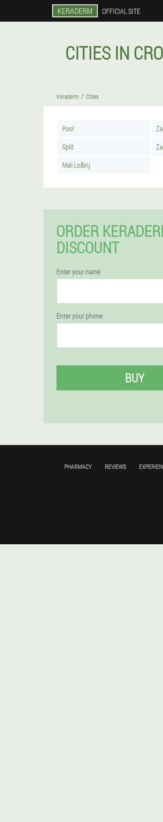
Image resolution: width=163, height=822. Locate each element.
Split (68, 146)
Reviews (115, 466)
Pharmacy (78, 466)
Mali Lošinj (76, 164)
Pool (68, 128)
